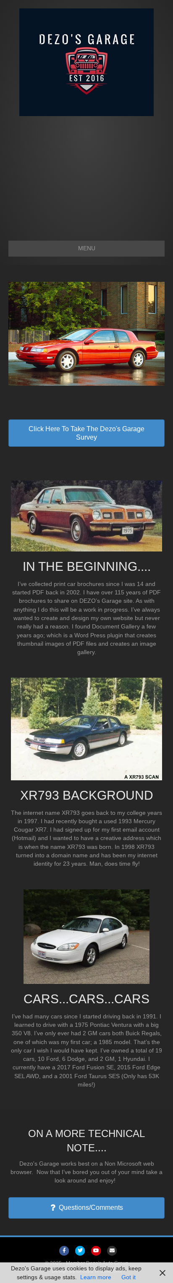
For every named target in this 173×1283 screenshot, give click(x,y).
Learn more (95, 1277)
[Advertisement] (86, 174)
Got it (128, 1277)
